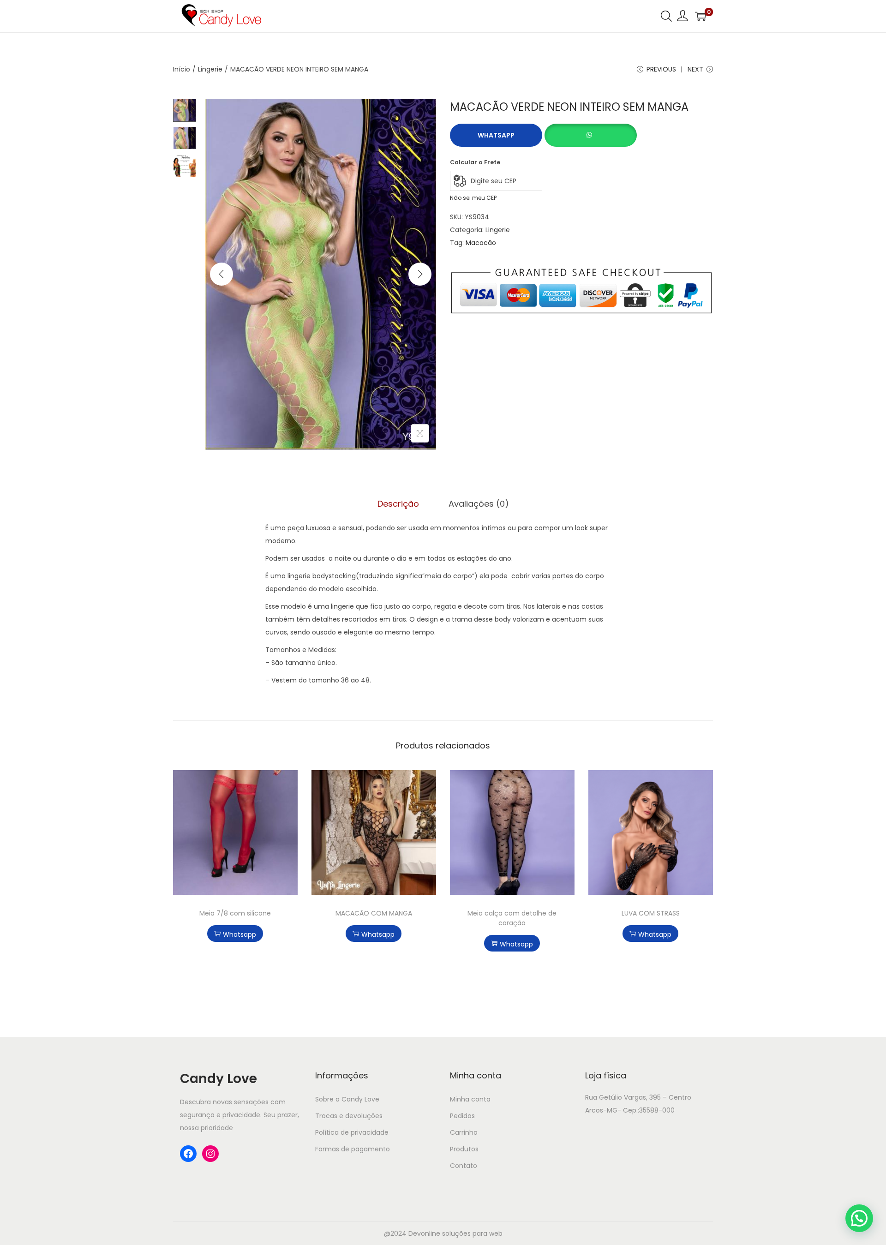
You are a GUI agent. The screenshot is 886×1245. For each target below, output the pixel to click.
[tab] (398, 503)
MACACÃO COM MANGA (373, 913)
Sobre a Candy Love (347, 1099)
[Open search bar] (666, 15)
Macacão (481, 242)
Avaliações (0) (479, 503)
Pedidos (462, 1115)
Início (181, 69)
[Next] (419, 274)
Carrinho (464, 1132)
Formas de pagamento (352, 1149)
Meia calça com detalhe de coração (512, 918)
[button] (590, 130)
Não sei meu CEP (473, 198)
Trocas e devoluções (349, 1115)
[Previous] (221, 274)
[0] (700, 16)
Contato (463, 1165)
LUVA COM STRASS (651, 913)
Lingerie (210, 69)
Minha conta (470, 1099)
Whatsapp (496, 135)
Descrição (398, 503)
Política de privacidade (352, 1132)
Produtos (464, 1149)
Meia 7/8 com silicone (235, 913)
